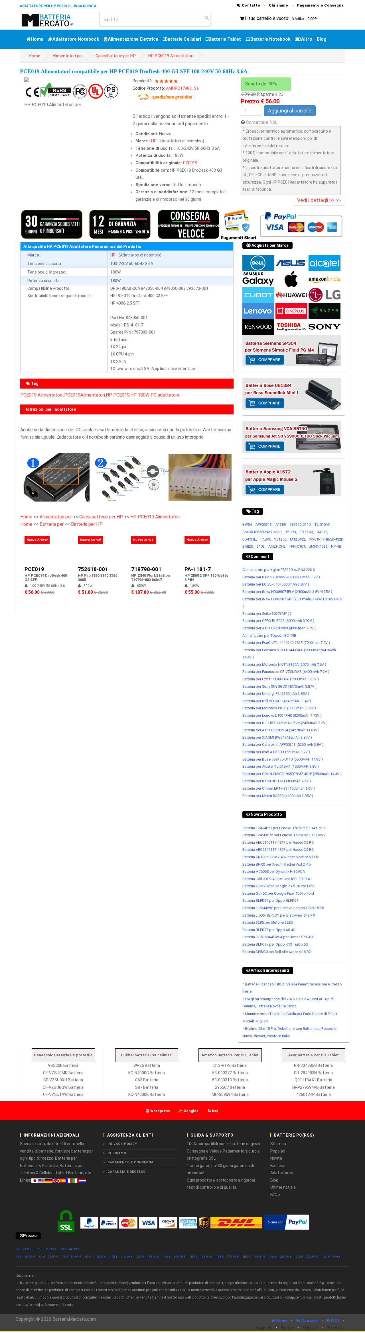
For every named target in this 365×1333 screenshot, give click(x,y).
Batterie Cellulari (183, 39)
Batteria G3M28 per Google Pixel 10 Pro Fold (278, 886)
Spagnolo (264, 1328)
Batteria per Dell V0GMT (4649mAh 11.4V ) (276, 701)
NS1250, (280, 539)
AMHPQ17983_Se (182, 88)
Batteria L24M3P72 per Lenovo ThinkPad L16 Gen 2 (284, 835)
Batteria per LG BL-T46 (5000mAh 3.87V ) (275, 584)
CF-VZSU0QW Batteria (63, 1087)
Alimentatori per (68, 56)
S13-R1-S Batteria (230, 1065)
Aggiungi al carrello (289, 111)
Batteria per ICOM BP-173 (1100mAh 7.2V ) (276, 781)
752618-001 (93, 569)
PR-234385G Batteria (313, 1065)
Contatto (250, 5)
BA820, (248, 546)
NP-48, (336, 546)
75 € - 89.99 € (71, 1257)
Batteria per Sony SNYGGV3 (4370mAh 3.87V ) (279, 686)
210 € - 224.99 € (306, 1257)
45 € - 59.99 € (25, 1257)
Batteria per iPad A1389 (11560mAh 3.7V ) (276, 752)
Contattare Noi (261, 122)
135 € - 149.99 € (174, 1257)
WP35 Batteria (146, 1065)
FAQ (334, 1320)
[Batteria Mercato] (53, 19)
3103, (261, 546)
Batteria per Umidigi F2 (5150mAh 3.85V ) (275, 693)
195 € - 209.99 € (280, 1257)
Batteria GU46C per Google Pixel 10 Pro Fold (278, 893)
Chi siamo (278, 5)
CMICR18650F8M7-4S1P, (262, 532)
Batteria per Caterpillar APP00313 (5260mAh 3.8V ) (282, 744)
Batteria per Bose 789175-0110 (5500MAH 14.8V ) (282, 759)
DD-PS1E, (249, 539)
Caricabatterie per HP (116, 56)
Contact (309, 1320)
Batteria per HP (86, 524)
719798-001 (146, 569)
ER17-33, (307, 532)
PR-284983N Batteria (313, 1073)
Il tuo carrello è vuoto (266, 18)
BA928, (322, 532)
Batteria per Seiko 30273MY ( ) (266, 613)
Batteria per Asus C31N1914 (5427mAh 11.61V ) (281, 730)
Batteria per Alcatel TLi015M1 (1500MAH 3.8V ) (280, 766)
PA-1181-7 (197, 569)
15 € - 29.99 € (46, 1249)
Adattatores (281, 1172)
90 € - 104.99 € (95, 1257)
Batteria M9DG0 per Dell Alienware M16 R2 (276, 952)
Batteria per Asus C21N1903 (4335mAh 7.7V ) (279, 628)
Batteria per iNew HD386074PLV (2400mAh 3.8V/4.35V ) (287, 592)
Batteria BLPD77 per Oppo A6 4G (268, 930)
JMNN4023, (318, 546)
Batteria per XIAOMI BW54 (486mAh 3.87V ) (277, 737)
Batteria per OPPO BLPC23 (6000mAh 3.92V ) (278, 621)
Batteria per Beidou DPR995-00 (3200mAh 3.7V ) (281, 577)
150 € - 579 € (331, 1257)
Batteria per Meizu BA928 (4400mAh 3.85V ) (277, 796)
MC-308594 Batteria (230, 1094)
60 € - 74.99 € (48, 1257)
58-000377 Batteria (230, 1073)
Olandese (335, 1328)
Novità (276, 1158)
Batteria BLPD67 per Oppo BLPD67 (270, 900)
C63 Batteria (146, 1080)
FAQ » (275, 1194)
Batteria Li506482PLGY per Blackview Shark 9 (278, 915)
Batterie (277, 1165)
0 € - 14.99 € (24, 1249)
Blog (322, 39)
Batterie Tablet (224, 39)
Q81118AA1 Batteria (313, 1080)
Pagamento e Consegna (320, 5)
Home (37, 39)
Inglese (287, 1328)
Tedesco (310, 1328)
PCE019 (190, 163)
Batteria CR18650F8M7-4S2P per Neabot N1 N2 (280, 857)
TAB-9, (265, 539)
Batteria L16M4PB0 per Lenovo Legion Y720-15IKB (283, 908)
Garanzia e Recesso (127, 1172)
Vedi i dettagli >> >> (319, 200)
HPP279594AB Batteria (313, 1087)
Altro (306, 39)
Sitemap (278, 1143)
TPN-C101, (297, 546)
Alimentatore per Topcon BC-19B (269, 635)
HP (154, 141)
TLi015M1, (323, 524)
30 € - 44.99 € (70, 1249)
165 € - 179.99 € (227, 1257)
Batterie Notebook (270, 39)
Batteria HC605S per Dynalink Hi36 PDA (273, 871)
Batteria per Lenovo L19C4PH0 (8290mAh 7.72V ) (282, 715)
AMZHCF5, (277, 546)
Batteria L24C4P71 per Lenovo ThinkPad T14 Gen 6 (283, 828)
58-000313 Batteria (230, 1080)
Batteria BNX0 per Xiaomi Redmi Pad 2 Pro (276, 864)
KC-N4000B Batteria (146, 1094)
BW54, (247, 524)
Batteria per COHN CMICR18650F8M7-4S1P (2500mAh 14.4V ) (292, 774)
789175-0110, (300, 524)
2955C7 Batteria (230, 1087)
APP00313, (264, 524)
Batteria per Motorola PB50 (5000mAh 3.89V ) (279, 708)
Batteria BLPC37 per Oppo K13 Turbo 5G (275, 944)
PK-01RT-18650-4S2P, (326, 539)
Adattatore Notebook (75, 39)
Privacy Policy (122, 1144)
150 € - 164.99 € (200, 1257)
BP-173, (291, 532)
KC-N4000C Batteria (146, 1073)
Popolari (277, 1151)
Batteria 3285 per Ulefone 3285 (267, 922)
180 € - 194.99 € (253, 1257)
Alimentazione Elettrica (133, 39)
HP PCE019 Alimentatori (170, 56)
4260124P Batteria (313, 1094)
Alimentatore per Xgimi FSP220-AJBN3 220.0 (278, 570)
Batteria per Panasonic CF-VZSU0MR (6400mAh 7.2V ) (285, 671)
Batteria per (52, 524)
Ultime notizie (283, 1187)
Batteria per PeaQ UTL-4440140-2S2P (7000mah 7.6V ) (286, 642)
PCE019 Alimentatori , (42, 395)
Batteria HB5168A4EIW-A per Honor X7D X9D (278, 937)
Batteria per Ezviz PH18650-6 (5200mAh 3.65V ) (280, 679)
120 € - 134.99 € (147, 1257)
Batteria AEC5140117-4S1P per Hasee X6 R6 (277, 842)
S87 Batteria (146, 1087)
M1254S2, (298, 539)
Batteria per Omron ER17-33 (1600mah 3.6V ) (278, 788)
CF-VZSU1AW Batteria (63, 1094)
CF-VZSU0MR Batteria (63, 1073)
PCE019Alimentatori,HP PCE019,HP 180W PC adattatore (122, 395)
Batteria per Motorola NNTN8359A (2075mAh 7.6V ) (284, 664)
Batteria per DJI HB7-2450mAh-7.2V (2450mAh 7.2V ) (285, 723)
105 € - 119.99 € (121, 1257)
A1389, (281, 524)
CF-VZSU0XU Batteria (63, 1080)
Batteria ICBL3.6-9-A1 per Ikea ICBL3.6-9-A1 (277, 879)
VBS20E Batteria (63, 1065)
